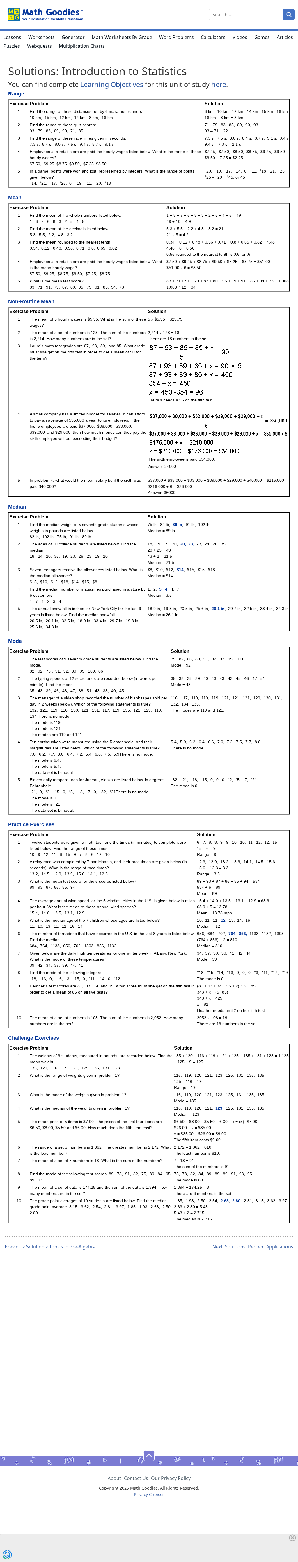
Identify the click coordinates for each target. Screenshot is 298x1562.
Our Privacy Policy (171, 1478)
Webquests (39, 46)
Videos (240, 37)
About (114, 1478)
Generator (73, 37)
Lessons (12, 37)
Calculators (213, 37)
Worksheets (41, 37)
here (218, 84)
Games (262, 37)
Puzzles (11, 46)
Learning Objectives (111, 84)
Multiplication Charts (82, 46)
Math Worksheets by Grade (122, 37)
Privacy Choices (149, 1494)
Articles (285, 37)
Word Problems (176, 37)
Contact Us (136, 1478)
